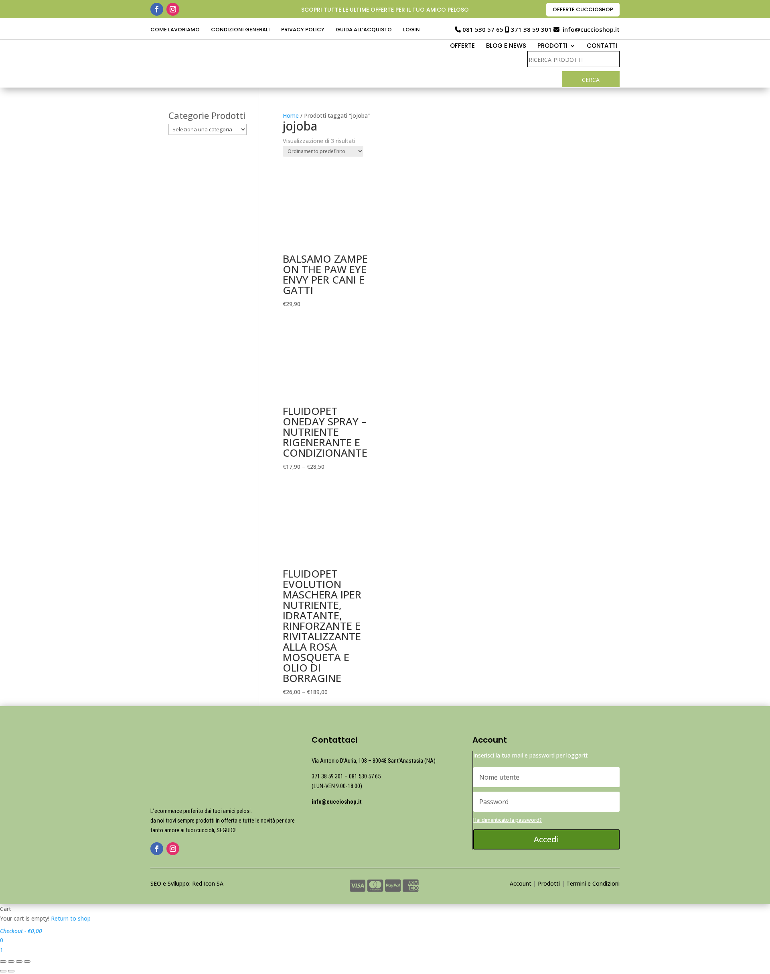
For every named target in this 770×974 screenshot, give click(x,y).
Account (520, 883)
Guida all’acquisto (364, 30)
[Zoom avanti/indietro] (27, 961)
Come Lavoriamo (175, 30)
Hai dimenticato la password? (507, 820)
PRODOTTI (552, 46)
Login (411, 30)
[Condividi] (11, 961)
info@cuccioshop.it (591, 29)
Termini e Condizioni (593, 883)
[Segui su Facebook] (156, 9)
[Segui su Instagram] (172, 9)
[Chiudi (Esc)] (3, 961)
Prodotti (549, 883)
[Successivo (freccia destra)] (11, 971)
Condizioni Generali (240, 30)
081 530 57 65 (482, 29)
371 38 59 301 (531, 29)
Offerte (462, 46)
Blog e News (506, 46)
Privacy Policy (302, 30)
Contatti (602, 46)
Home (291, 115)
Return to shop (71, 918)
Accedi (546, 839)
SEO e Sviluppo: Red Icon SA (186, 883)
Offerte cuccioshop (583, 9)
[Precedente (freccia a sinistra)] (3, 971)
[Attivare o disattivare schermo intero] (19, 961)
